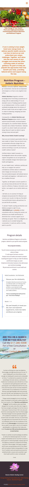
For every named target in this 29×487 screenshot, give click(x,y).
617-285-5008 (19, 343)
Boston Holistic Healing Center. (16, 484)
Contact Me (15, 351)
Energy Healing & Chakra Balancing (10, 478)
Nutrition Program (17, 480)
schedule (16, 210)
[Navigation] (27, 3)
